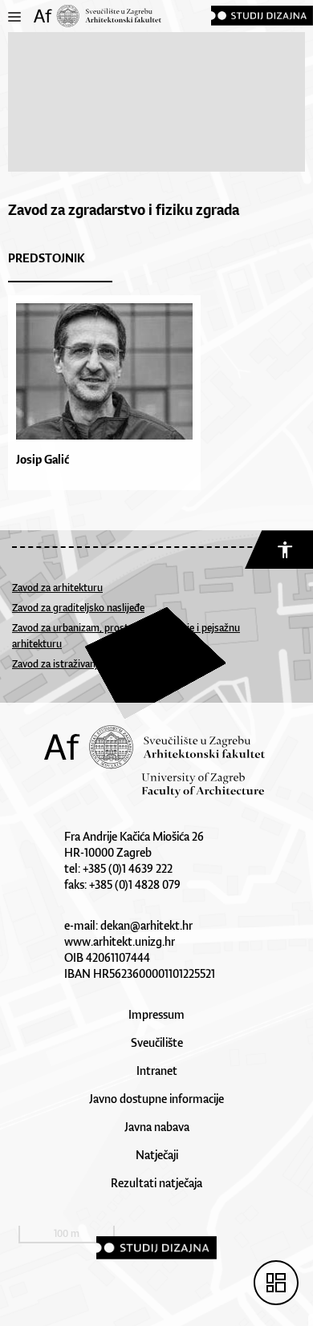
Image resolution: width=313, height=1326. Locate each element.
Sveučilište (157, 1042)
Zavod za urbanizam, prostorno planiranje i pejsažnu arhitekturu (126, 636)
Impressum (156, 1014)
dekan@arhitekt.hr (146, 925)
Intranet (156, 1070)
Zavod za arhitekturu (57, 587)
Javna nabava (156, 1126)
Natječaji (157, 1154)
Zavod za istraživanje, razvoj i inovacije (95, 664)
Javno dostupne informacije (156, 1098)
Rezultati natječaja (156, 1182)
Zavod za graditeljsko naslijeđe (78, 607)
